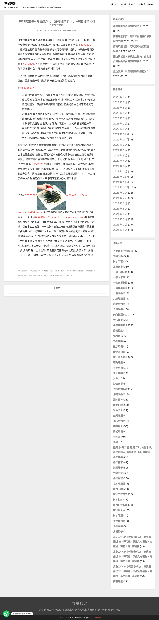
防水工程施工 (120, 494)
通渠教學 (74, 30)
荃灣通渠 (118, 415)
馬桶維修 (118, 531)
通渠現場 (142, 4)
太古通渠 (118, 320)
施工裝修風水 (120, 357)
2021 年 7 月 (120, 198)
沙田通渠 (118, 383)
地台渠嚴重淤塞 (78, 271)
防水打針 (118, 499)
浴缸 (62, 275)
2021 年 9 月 (120, 192)
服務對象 (123, 4)
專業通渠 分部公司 (123, 250)
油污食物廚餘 (54, 275)
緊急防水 (118, 410)
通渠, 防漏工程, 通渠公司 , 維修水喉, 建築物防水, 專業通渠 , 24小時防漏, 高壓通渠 (132, 452)
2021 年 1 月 (120, 230)
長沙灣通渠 (119, 483)
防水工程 (58, 30)
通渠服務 (53, 30)
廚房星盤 (33, 275)
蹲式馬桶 (118, 431)
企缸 (52, 271)
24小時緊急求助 (35, 271)
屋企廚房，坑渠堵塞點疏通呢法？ (131, 71)
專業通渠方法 (120, 325)
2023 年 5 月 (120, 107)
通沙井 (116, 437)
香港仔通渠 (119, 521)
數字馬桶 (118, 346)
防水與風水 (119, 510)
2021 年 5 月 (120, 208)
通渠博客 (118, 462)
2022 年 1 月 (120, 171)
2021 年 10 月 (121, 187)
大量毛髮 (118, 309)
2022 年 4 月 (120, 161)
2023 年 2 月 (120, 123)
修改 (57, 271)
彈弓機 (40, 275)
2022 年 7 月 (120, 145)
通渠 (115, 442)
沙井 (46, 275)
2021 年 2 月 (120, 224)
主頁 (106, 4)
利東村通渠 (119, 304)
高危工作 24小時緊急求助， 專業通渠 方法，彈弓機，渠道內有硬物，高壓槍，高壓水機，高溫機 (132, 541)
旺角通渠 (118, 362)
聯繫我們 (150, 4)
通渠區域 (113, 4)
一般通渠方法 (120, 288)
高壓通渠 (64, 30)
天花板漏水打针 (121, 314)
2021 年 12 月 (121, 176)
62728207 (87, 44)
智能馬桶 (118, 367)
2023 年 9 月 (120, 97)
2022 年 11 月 (121, 134)
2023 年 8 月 (120, 102)
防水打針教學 (120, 505)
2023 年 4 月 (120, 113)
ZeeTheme (97, 618)
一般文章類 (119, 277)
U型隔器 (45, 271)
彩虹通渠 (118, 341)
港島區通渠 (119, 394)
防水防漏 (118, 515)
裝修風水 (118, 426)
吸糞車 (69, 271)
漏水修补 (118, 399)
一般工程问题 (120, 272)
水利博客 (118, 373)
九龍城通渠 (119, 298)
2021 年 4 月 (120, 214)
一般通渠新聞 (120, 282)
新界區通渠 (119, 351)
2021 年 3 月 (120, 219)
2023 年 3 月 (120, 118)
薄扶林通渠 (119, 421)
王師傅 (40, 30)
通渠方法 (118, 473)
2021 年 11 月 (121, 182)
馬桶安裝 (118, 526)
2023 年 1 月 (120, 129)
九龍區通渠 (119, 293)
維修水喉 (69, 30)
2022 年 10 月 (121, 139)
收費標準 (132, 4)
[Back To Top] (155, 615)
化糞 (62, 271)
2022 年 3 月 (120, 166)
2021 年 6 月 (120, 203)
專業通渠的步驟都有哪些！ (127, 26)
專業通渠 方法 (23, 271)
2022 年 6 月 (120, 150)
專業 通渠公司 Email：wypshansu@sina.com (60, 217)
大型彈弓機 (89, 271)
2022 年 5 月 (120, 155)
